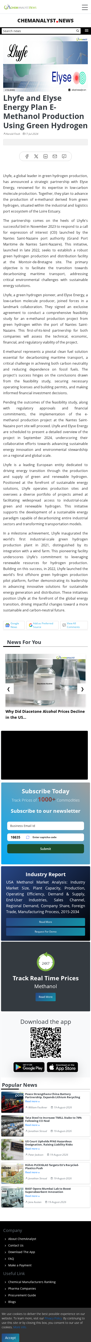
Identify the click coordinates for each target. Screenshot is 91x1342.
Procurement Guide (21, 1295)
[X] (36, 156)
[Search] (78, 31)
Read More (45, 997)
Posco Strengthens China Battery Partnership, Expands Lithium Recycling (52, 1095)
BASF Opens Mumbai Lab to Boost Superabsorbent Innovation (48, 1190)
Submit (45, 849)
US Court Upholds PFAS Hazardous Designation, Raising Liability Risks (49, 1143)
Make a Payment (19, 1265)
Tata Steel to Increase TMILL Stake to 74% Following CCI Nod (53, 1119)
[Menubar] (85, 7)
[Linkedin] (45, 156)
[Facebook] (27, 156)
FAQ (10, 1259)
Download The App (21, 1252)
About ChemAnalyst (21, 1239)
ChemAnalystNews (45, 20)
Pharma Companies (21, 1288)
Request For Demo (46, 931)
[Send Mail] (54, 156)
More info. (20, 1327)
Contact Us (15, 1245)
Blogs (11, 1302)
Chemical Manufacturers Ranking (31, 1282)
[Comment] (64, 156)
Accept (10, 1337)
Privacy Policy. (53, 1318)
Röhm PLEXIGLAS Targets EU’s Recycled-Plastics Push (52, 1166)
